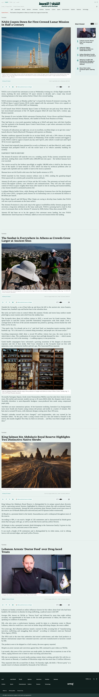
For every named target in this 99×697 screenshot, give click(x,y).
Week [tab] (95, 23)
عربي (3, 2)
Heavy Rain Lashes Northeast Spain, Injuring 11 (87, 69)
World (23, 9)
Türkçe (10, 2)
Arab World (17, 9)
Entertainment (65, 9)
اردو (14, 2)
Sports (58, 9)
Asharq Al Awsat (6, 81)
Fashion (73, 9)
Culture (53, 9)
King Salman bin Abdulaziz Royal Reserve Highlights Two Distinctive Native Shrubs (36, 438)
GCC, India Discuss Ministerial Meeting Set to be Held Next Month (26, 12)
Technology (85, 9)
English (6, 2)
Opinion (29, 9)
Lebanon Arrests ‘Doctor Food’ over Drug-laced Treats (87, 42)
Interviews (35, 9)
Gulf (12, 9)
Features (79, 9)
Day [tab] (92, 23)
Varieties (41, 9)
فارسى (17, 2)
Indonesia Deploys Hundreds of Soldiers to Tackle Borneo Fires (86, 49)
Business (48, 9)
